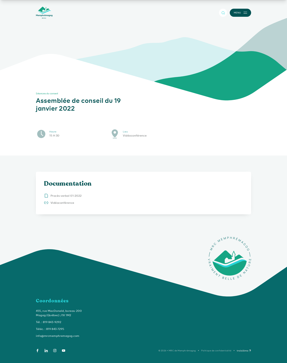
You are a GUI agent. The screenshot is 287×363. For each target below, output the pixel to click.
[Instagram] (55, 350)
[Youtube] (63, 350)
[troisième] (244, 351)
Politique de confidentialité (216, 350)
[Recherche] (223, 13)
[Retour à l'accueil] (45, 13)
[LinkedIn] (46, 350)
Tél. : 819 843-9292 (48, 322)
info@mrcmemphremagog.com (57, 336)
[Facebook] (37, 350)
